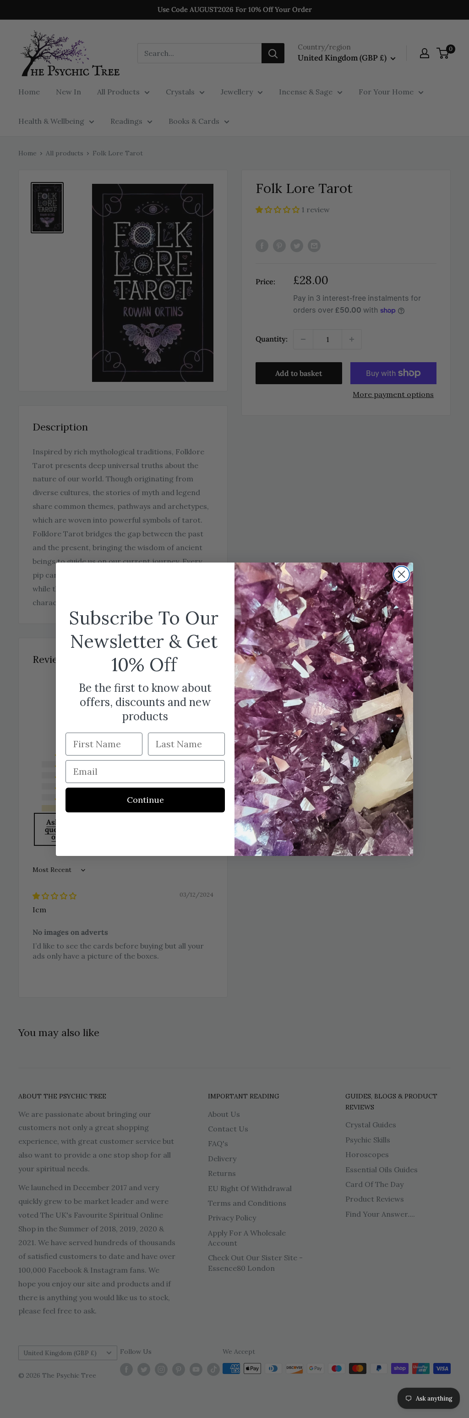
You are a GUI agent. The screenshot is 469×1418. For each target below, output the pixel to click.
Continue (145, 800)
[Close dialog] (401, 574)
